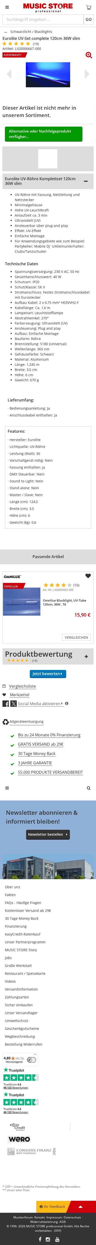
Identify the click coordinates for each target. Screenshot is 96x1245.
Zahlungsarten (17, 997)
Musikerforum (23, 1217)
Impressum (54, 1217)
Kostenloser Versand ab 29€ (28, 910)
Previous (10, 74)
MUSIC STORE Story (21, 950)
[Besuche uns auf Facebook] (40, 1240)
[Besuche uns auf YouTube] (57, 1240)
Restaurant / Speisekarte (25, 973)
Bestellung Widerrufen (23, 1044)
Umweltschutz (16, 1020)
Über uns (12, 887)
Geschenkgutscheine (22, 1028)
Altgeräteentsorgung (27, 721)
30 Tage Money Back (21, 918)
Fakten (10, 894)
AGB (63, 1222)
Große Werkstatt (18, 965)
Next (86, 74)
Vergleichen (76, 637)
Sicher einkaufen (19, 1005)
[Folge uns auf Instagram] (48, 1240)
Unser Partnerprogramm (25, 942)
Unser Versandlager (21, 1012)
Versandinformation (21, 989)
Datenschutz (72, 1217)
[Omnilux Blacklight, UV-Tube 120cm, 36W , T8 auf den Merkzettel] (88, 576)
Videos (10, 981)
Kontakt (39, 1217)
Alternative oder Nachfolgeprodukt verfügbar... (40, 134)
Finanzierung (16, 926)
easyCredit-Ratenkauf (22, 934)
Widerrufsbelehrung (44, 1222)
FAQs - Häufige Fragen (23, 902)
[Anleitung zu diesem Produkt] (47, 158)
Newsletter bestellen (45, 834)
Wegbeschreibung (20, 1036)
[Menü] (35, 1055)
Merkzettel (19, 694)
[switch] (31, 1060)
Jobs (8, 957)
